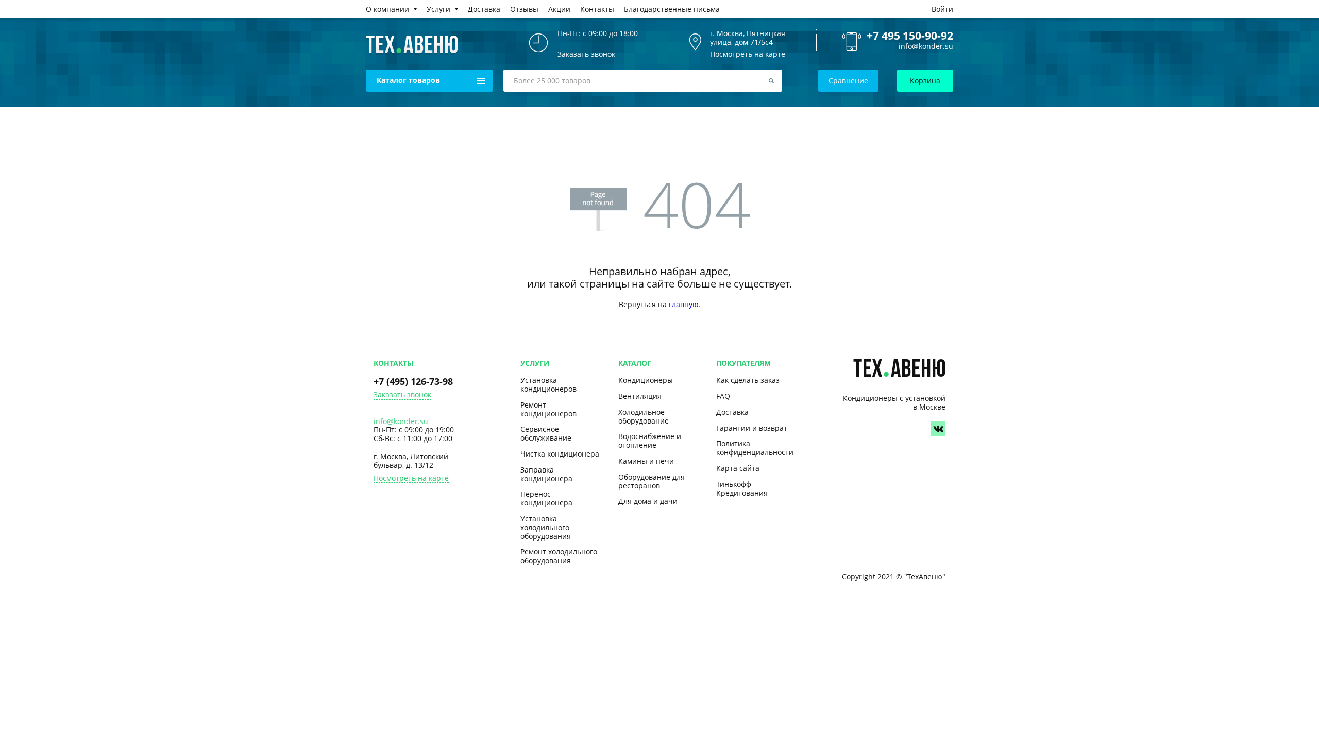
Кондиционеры (645, 380)
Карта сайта (737, 468)
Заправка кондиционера (546, 474)
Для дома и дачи (648, 501)
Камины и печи (646, 461)
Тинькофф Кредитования (742, 488)
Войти (942, 9)
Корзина (925, 81)
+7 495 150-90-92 (910, 35)
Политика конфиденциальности (754, 448)
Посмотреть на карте (747, 54)
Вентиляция (640, 396)
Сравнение (848, 81)
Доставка (732, 412)
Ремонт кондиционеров (548, 409)
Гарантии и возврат (751, 428)
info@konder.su (926, 46)
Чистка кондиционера (559, 454)
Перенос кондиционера (546, 498)
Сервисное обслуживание (545, 433)
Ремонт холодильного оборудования (558, 556)
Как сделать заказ (748, 380)
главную (684, 304)
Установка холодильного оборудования (545, 527)
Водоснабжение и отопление (649, 440)
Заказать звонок (402, 395)
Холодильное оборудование (643, 416)
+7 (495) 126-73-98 (413, 381)
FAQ (723, 396)
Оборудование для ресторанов (651, 481)
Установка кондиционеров (548, 384)
